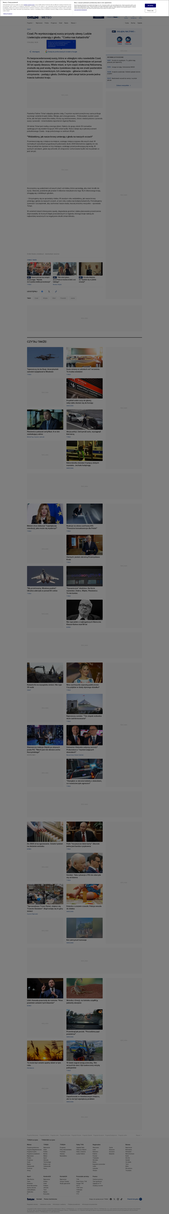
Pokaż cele (150, 10)
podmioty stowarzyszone (29, 4)
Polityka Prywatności (7, 13)
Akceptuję (150, 5)
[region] (84, 8)
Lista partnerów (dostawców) (80, 9)
